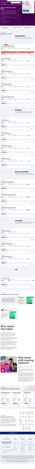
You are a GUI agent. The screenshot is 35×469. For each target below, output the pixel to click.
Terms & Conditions (16, 443)
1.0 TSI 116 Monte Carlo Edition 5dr (7, 181)
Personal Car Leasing (24, 441)
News (14, 444)
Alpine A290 (4, 394)
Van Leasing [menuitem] (11, 0)
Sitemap (15, 449)
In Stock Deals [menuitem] (12, 4)
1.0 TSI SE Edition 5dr (5, 120)
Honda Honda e (28, 392)
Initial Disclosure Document (30, 447)
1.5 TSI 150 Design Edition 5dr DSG (7, 96)
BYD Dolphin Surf (17, 392)
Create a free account (26, 10)
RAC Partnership (23, 452)
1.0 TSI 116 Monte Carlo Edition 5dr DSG (8, 194)
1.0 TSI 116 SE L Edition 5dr (5, 230)
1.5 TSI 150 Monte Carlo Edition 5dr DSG (8, 207)
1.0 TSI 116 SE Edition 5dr (5, 133)
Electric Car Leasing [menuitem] (21, 4)
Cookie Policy (30, 443)
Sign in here (29, 12)
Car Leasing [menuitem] (4, 0)
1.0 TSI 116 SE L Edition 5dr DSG (6, 243)
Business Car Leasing (24, 444)
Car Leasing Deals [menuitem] (4, 4)
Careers (15, 445)
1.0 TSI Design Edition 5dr (6, 58)
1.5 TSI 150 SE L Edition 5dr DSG (6, 256)
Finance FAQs (15, 448)
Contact (15, 447)
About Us (15, 441)
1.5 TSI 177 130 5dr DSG (5, 278)
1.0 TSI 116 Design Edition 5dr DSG (7, 46)
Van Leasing (22, 443)
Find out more (32, 10)
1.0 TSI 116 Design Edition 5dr (6, 84)
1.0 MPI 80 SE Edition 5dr (5, 158)
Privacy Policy (30, 441)
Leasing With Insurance (22, 448)
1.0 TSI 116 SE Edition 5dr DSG (6, 145)
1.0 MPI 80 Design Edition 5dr (6, 71)
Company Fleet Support (23, 450)
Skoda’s (2, 10)
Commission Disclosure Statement (31, 449)
